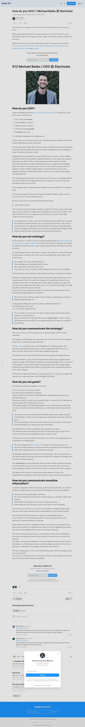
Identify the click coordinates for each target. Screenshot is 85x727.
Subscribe (42, 675)
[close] (58, 653)
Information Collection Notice (42, 680)
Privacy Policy (55, 680)
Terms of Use (50, 679)
